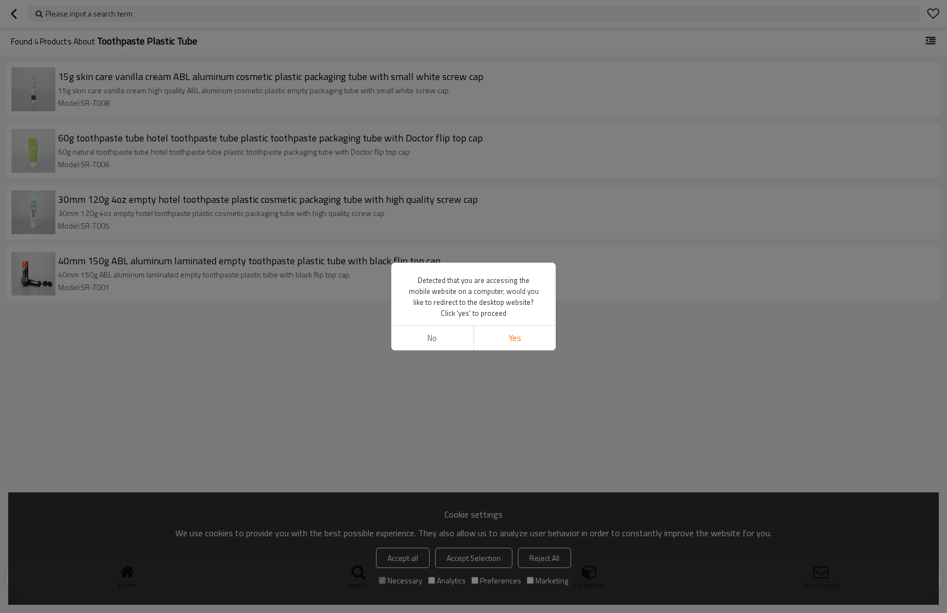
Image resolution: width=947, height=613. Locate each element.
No (432, 338)
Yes (515, 338)
